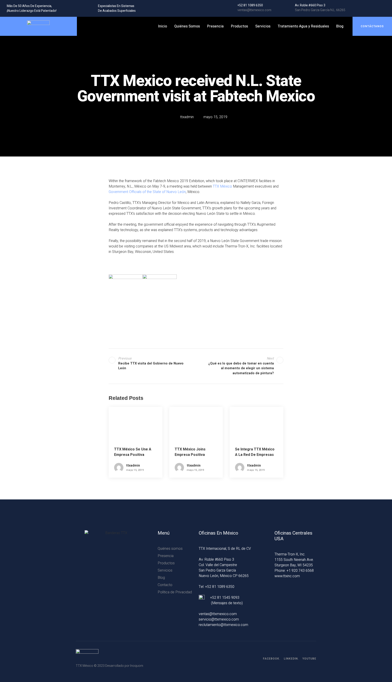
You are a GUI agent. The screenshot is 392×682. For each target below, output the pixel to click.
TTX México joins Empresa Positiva (190, 452)
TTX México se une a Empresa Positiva (132, 452)
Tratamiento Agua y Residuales (303, 26)
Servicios (262, 26)
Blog (339, 26)
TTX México (222, 186)
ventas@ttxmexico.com (218, 614)
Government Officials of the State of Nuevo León (147, 192)
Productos (239, 26)
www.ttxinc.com (287, 576)
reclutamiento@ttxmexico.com (223, 625)
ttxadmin (133, 465)
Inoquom (136, 665)
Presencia (215, 26)
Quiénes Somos (187, 26)
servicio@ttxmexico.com (219, 619)
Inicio (162, 26)
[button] (372, 26)
